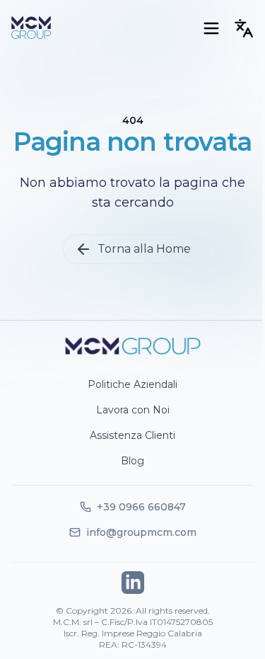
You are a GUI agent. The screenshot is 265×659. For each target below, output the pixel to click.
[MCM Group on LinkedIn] (133, 582)
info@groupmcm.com (132, 532)
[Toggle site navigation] (211, 28)
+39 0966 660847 (133, 507)
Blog (132, 460)
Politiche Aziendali (132, 384)
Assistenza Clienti (132, 435)
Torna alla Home (144, 249)
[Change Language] (244, 28)
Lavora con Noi (133, 409)
